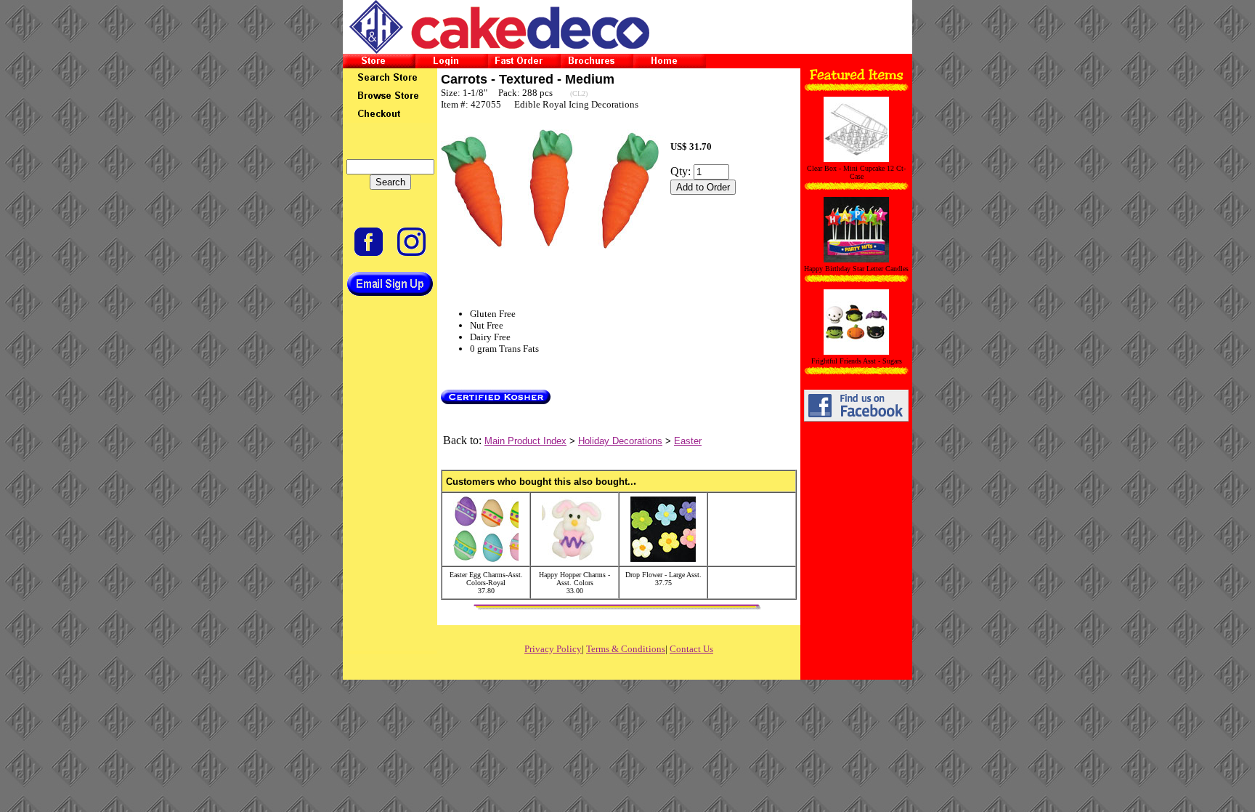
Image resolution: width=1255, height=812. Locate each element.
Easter (688, 440)
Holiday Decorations (620, 440)
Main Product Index (525, 440)
